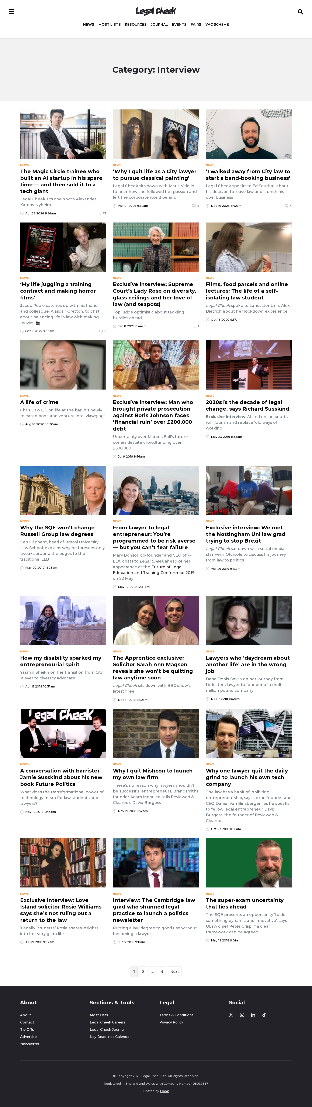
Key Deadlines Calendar (110, 1037)
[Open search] (300, 11)
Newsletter (29, 1044)
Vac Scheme (217, 24)
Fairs (196, 24)
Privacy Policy (171, 1022)
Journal (159, 24)
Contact (27, 1022)
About (25, 1015)
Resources (136, 24)
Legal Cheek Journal (107, 1030)
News (88, 24)
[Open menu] (11, 11)
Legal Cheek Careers (107, 1022)
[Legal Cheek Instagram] (242, 1015)
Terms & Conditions (176, 1015)
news (24, 165)
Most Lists (109, 24)
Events (179, 24)
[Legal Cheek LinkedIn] (253, 1015)
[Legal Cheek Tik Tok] (264, 1015)
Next (174, 972)
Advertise (28, 1037)
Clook (164, 1091)
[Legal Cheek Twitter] (231, 1015)
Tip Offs (27, 1030)
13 (104, 213)
